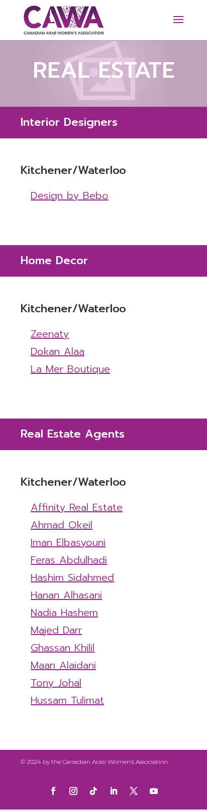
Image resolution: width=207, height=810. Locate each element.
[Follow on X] (134, 791)
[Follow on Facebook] (53, 791)
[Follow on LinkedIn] (114, 791)
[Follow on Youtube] (154, 791)
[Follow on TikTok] (93, 791)
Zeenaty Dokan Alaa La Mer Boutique (70, 351)
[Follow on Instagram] (73, 791)
